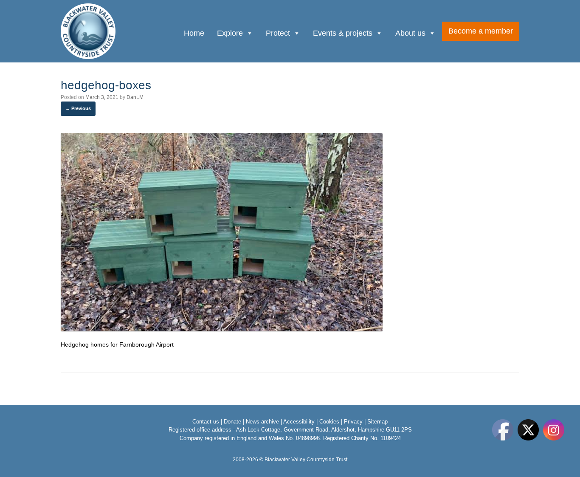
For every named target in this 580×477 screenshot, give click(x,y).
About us (410, 33)
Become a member (480, 31)
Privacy (353, 421)
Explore (230, 33)
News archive (262, 421)
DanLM (135, 97)
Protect (278, 33)
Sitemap (377, 421)
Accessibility (299, 421)
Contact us (205, 421)
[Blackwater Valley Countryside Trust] (88, 31)
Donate (232, 421)
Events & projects (342, 33)
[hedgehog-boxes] (222, 329)
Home (194, 33)
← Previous (78, 108)
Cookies (329, 421)
